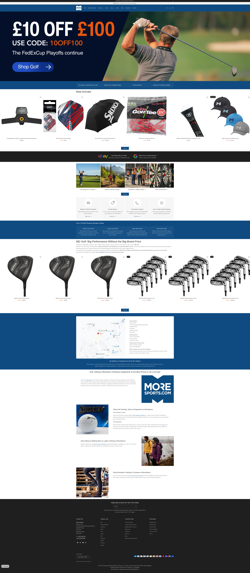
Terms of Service (153, 531)
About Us (127, 533)
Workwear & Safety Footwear (136, 189)
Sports (102, 529)
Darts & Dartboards (161, 189)
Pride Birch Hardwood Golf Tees (147, 138)
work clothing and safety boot (136, 475)
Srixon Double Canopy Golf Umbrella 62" (105, 138)
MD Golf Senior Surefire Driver (105, 298)
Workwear (103, 526)
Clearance (103, 538)
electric (163, 424)
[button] (85, 8)
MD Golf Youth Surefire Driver (21, 298)
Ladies (102, 533)
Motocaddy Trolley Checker (131, 538)
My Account (127, 529)
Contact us (136, 216)
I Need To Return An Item (130, 524)
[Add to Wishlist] (40, 97)
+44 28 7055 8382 (80, 538)
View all (125, 148)
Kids (102, 536)
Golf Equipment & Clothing (87, 189)
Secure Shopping (153, 529)
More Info (87, 216)
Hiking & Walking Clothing (112, 189)
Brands (102, 540)
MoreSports (89, 380)
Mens (102, 531)
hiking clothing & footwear (99, 444)
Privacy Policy (153, 526)
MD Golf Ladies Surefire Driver (63, 298)
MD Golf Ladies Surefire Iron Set (188, 298)
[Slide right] (127, 144)
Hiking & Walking (104, 524)
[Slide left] (122, 144)
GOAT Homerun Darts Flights (63, 138)
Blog (126, 536)
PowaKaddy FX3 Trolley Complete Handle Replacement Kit (22, 138)
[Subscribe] (135, 506)
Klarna (151, 533)
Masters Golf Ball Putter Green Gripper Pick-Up (188, 138)
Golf (101, 522)
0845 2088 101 (82, 536)
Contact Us (127, 531)
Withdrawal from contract (130, 526)
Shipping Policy (153, 522)
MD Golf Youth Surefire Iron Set (147, 298)
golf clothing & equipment (139, 415)
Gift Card (103, 542)
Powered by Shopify (87, 561)
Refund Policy (153, 524)
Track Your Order (129, 522)
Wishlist (102, 545)
